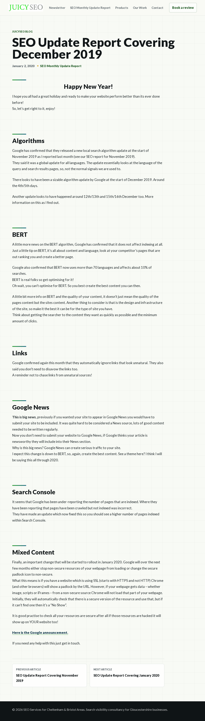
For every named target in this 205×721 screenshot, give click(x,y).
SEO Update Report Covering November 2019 (47, 675)
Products (121, 7)
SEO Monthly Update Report (90, 7)
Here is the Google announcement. (40, 632)
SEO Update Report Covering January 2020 (126, 672)
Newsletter (57, 7)
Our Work (140, 7)
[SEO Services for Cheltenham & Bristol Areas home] (25, 7)
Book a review (183, 7)
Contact (157, 7)
